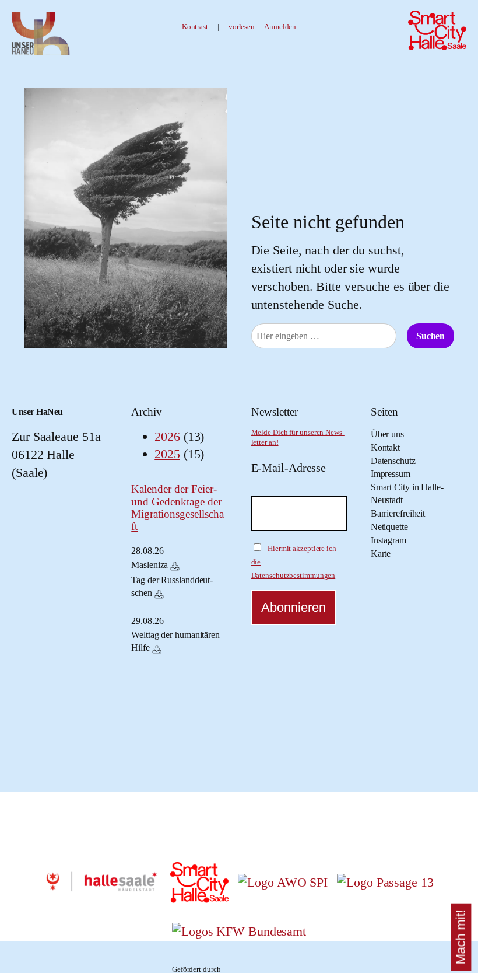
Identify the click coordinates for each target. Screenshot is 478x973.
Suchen (430, 336)
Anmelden (280, 27)
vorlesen (242, 27)
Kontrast (195, 27)
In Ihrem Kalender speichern (175, 566)
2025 (167, 454)
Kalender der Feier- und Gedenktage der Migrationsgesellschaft (177, 507)
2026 (167, 436)
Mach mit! (461, 936)
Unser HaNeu (37, 412)
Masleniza (149, 565)
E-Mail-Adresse (288, 467)
